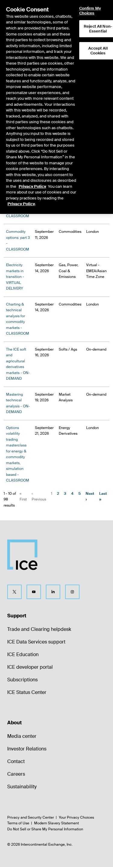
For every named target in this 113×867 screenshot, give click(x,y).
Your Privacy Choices (76, 817)
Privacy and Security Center (30, 817)
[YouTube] (34, 592)
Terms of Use (18, 823)
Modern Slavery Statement (56, 823)
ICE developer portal (30, 667)
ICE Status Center (26, 692)
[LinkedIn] (53, 592)
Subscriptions (22, 680)
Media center (21, 736)
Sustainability (21, 786)
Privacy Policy (32, 186)
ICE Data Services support (36, 642)
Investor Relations (26, 749)
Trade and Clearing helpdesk (39, 629)
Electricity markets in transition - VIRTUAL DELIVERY (15, 277)
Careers (16, 774)
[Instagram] (72, 592)
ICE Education (23, 654)
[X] (14, 592)
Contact (16, 761)
